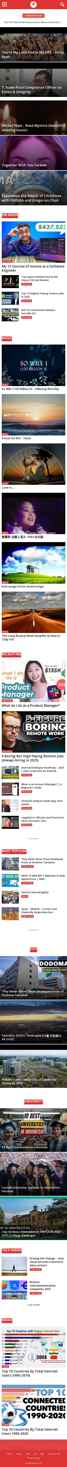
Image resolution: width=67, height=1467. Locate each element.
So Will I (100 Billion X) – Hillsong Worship (30, 389)
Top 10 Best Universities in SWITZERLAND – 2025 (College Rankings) (32, 1233)
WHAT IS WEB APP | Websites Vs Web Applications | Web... (43, 877)
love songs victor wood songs (23, 586)
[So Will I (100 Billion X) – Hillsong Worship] (33, 365)
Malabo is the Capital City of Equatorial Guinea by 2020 (29, 1081)
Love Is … (8, 487)
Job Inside (7, 261)
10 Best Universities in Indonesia (24, 1147)
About (19, 1453)
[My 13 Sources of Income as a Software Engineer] (33, 242)
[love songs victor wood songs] (33, 562)
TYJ (35, 1453)
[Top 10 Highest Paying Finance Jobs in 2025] (10, 298)
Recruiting (7, 700)
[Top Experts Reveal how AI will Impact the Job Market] (10, 281)
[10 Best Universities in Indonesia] (33, 1130)
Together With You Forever (24, 165)
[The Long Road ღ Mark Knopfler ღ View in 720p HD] (33, 612)
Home (10, 1453)
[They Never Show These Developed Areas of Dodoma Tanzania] (10, 863)
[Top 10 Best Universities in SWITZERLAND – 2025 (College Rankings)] (33, 1218)
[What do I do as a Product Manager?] (33, 681)
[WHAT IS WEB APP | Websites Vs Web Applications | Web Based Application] (10, 880)
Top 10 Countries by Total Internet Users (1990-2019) (30, 1373)
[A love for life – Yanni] (33, 414)
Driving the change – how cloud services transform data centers (47, 1261)
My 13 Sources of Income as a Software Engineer (33, 268)
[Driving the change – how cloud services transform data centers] (14, 1266)
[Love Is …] (33, 464)
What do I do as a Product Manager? (31, 705)
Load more (32, 1305)
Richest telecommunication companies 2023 (43, 1285)
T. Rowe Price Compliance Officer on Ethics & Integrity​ (32, 89)
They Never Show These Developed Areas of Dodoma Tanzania (42, 860)
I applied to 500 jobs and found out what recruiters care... (42, 819)
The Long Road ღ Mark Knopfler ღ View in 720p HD (31, 637)
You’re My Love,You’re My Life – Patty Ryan (33, 54)
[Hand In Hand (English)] (10, 897)
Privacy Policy (33, 1458)
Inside (5, 1366)
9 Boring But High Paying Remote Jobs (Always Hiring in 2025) (33, 758)
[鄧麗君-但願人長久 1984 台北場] (33, 513)
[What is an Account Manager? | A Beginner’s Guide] (10, 789)
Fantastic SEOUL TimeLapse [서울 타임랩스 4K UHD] (32, 1037)
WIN (42, 1453)
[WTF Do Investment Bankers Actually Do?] (10, 314)
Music (5, 385)
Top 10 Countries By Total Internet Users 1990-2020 (30, 1431)
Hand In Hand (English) (34, 892)
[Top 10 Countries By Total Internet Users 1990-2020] (33, 1405)
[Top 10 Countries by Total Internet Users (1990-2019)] (33, 1347)
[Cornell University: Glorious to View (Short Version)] (33, 1174)
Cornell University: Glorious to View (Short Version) (31, 1189)
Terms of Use (54, 1453)
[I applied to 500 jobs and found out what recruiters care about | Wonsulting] (10, 822)
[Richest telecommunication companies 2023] (14, 1290)
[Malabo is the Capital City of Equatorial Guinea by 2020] (33, 1066)
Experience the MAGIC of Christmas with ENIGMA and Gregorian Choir (31, 198)
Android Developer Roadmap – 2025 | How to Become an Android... (42, 769)
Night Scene (27, 916)
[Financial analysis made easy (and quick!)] (10, 805)
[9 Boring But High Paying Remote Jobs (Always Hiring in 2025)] (33, 732)
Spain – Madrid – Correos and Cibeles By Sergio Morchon (39, 910)
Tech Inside (27, 883)
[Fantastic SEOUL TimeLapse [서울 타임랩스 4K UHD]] (33, 1022)
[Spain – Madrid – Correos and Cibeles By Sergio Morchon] (10, 913)
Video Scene (27, 866)
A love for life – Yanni (16, 438)
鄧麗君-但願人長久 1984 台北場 (22, 537)
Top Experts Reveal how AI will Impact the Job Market (39, 278)
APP (28, 1453)
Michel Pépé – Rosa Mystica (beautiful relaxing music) (33, 127)
